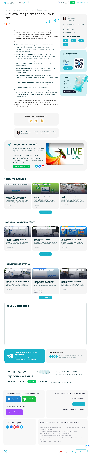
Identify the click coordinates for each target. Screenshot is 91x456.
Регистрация (81, 2)
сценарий (8, 184)
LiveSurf (67, 227)
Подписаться (69, 68)
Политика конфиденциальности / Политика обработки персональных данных (62, 438)
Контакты (82, 409)
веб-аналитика (18, 269)
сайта (41, 269)
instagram (63, 184)
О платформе (74, 409)
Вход (72, 2)
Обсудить (81, 24)
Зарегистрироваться (20, 166)
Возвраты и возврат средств (76, 427)
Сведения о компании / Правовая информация (55, 433)
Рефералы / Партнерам (78, 398)
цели (7, 271)
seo (6, 227)
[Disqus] (45, 326)
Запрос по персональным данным (51, 427)
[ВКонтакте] (24, 2)
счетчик (25, 269)
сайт (43, 184)
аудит (10, 227)
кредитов (73, 227)
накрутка (46, 269)
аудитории (36, 269)
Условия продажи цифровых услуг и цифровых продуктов (58, 431)
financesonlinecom (81, 227)
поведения (20, 184)
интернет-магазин (75, 184)
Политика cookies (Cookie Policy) (50, 441)
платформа (48, 184)
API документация (78, 404)
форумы (79, 269)
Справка (56, 393)
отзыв (62, 227)
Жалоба (63, 393)
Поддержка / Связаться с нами (76, 393)
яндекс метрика (9, 269)
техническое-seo (52, 227)
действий (14, 184)
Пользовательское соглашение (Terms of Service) (55, 435)
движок (39, 184)
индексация (22, 227)
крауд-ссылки (64, 269)
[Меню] (67, 2)
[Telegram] (28, 2)
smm (69, 184)
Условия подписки (46, 429)
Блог (20, 2)
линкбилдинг (72, 269)
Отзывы (65, 409)
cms (35, 184)
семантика (15, 227)
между (25, 184)
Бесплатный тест (69, 91)
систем (51, 269)
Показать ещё (45, 212)
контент (83, 184)
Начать (32, 382)
